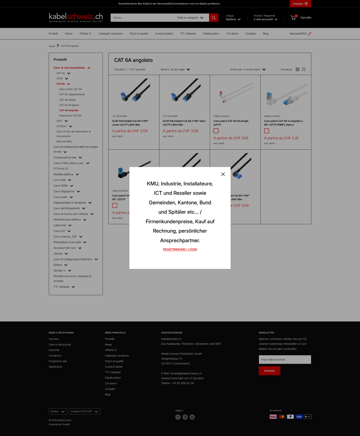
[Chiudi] (223, 174)
